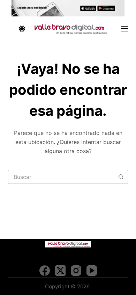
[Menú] (124, 28)
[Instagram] (76, 270)
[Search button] (121, 177)
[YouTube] (91, 270)
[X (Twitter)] (60, 270)
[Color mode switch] (21, 28)
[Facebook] (44, 270)
